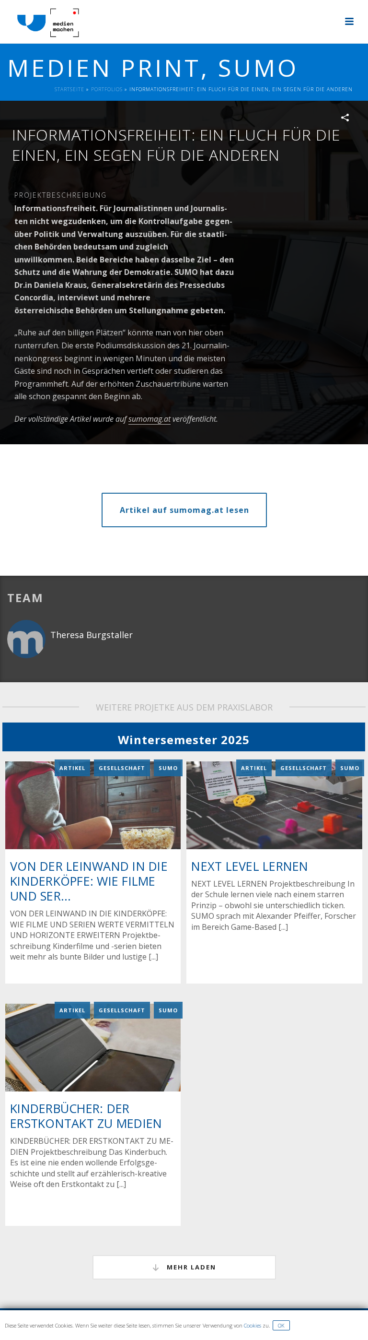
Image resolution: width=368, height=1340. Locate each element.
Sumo (168, 767)
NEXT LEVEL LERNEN (249, 866)
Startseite (69, 89)
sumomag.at (149, 419)
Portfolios (107, 89)
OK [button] (281, 1325)
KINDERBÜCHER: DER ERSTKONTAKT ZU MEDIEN (86, 1115)
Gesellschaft (122, 767)
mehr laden (190, 1267)
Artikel (72, 767)
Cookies (252, 1325)
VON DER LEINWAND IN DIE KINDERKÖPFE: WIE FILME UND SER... (89, 881)
